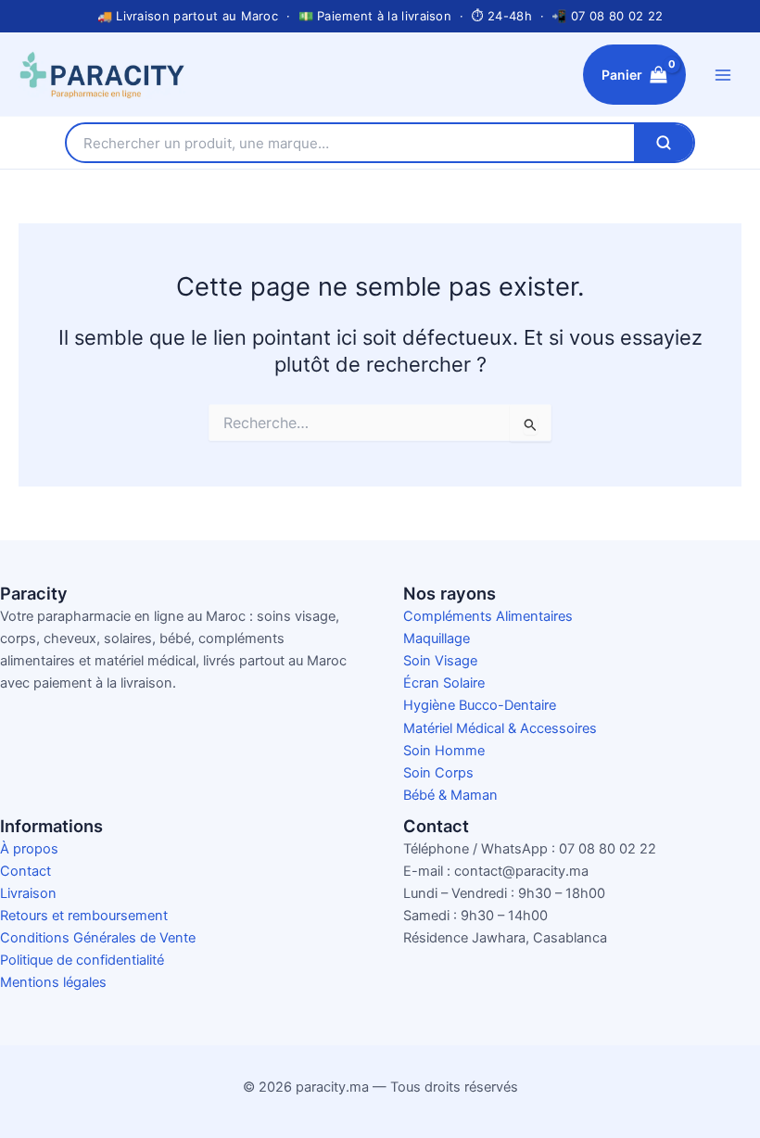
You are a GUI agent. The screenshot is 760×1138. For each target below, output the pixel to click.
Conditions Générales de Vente (98, 937)
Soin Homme (444, 750)
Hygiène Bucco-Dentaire (479, 705)
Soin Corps (438, 773)
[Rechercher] (663, 142)
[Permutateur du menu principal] (722, 74)
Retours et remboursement (84, 915)
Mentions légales (53, 982)
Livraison (28, 893)
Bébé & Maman (450, 795)
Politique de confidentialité (82, 960)
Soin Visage (440, 660)
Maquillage (436, 638)
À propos (29, 849)
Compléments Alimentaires (488, 616)
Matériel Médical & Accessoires (500, 728)
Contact (25, 871)
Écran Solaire (444, 683)
